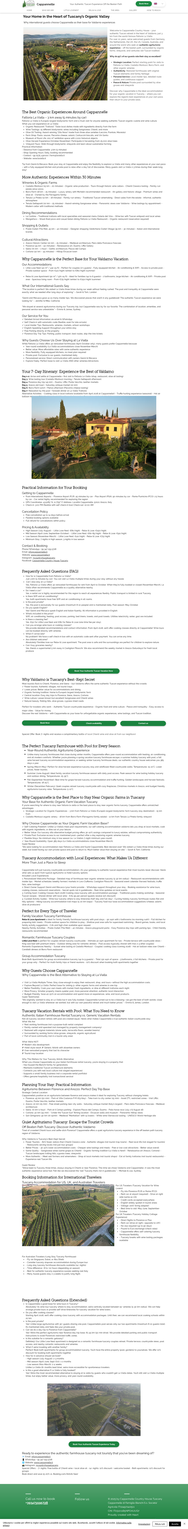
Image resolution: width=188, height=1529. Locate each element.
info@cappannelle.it (37, 552)
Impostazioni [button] (144, 1524)
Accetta (175, 1524)
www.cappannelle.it (40, 555)
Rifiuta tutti (160, 1524)
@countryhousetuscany (44, 558)
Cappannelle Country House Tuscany (50, 560)
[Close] (184, 1524)
